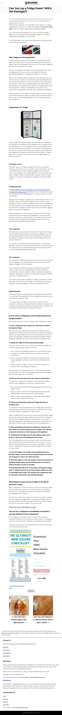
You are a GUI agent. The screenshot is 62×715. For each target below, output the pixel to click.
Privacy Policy (24, 677)
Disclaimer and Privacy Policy (10, 633)
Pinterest (5, 699)
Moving (10, 587)
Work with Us (7, 653)
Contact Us (6, 650)
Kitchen (31, 591)
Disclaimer (7, 680)
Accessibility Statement (38, 677)
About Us (5, 647)
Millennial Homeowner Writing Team (17, 585)
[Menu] (2, 3)
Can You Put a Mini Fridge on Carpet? (25, 507)
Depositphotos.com (22, 707)
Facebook (6, 704)
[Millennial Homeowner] (31, 3)
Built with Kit (42, 578)
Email (4, 696)
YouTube (5, 702)
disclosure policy (13, 23)
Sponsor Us (6, 656)
